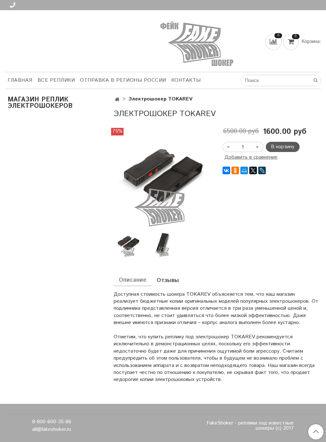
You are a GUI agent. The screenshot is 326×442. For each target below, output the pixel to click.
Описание (132, 280)
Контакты (186, 80)
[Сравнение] (274, 41)
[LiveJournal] (262, 170)
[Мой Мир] (244, 170)
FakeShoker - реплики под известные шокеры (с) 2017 (250, 426)
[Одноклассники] (235, 170)
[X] (253, 170)
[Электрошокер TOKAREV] (163, 177)
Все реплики (56, 80)
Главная (20, 80)
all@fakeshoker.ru (51, 429)
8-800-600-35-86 (51, 421)
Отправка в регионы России (123, 80)
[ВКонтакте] (226, 170)
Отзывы (168, 280)
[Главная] (117, 99)
